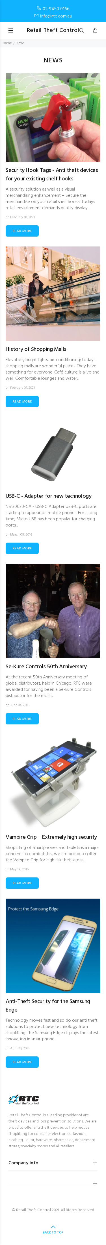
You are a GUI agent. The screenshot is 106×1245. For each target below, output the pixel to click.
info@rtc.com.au (56, 16)
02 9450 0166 (56, 9)
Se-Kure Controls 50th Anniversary (46, 667)
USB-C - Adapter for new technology (48, 496)
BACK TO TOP (53, 1232)
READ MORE (22, 231)
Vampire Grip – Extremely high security (51, 837)
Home (7, 43)
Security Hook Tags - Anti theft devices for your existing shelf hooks (52, 174)
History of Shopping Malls (36, 349)
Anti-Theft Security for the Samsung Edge (48, 1005)
